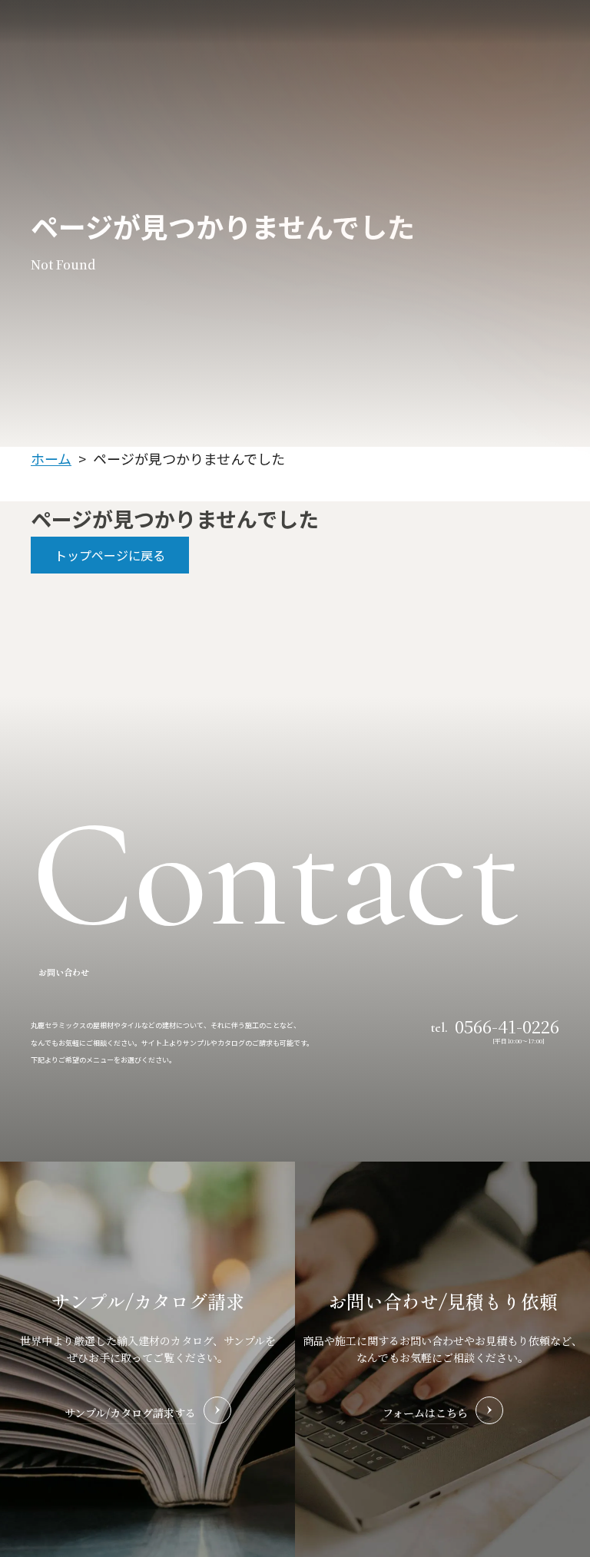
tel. (495, 1024)
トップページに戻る (110, 555)
